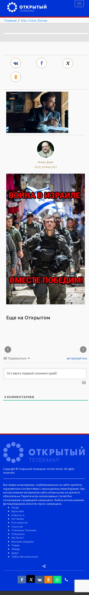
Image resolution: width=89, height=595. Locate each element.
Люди (15, 507)
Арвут (15, 553)
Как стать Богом (34, 20)
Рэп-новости (19, 522)
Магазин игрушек (22, 541)
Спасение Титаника (23, 530)
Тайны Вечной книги (24, 556)
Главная (10, 20)
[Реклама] (45, 239)
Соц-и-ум (17, 526)
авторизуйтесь (76, 358)
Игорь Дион (45, 162)
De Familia (17, 519)
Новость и (17, 515)
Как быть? (17, 537)
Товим (15, 545)
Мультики (17, 511)
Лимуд (15, 549)
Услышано (18, 534)
